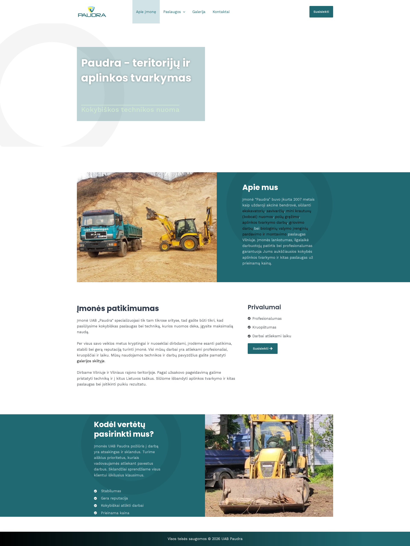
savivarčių (275, 211)
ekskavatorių (253, 211)
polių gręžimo (287, 217)
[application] (183, 11)
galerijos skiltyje (90, 361)
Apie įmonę (146, 12)
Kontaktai (221, 12)
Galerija (198, 12)
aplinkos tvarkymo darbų (264, 222)
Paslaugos (172, 12)
